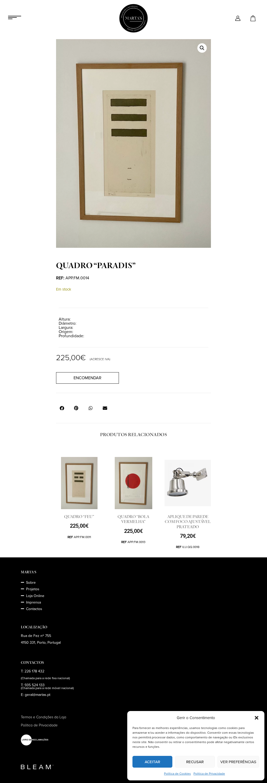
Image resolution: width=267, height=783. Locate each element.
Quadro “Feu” (79, 517)
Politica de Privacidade (209, 774)
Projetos (32, 589)
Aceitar (152, 762)
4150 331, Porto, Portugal (41, 642)
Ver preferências (238, 762)
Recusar (195, 762)
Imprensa (33, 602)
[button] (256, 717)
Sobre (31, 582)
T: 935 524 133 (33, 685)
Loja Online (35, 596)
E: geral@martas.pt (35, 694)
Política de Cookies (177, 774)
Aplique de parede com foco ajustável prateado (188, 522)
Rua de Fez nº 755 (36, 636)
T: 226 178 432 (32, 671)
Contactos (34, 609)
